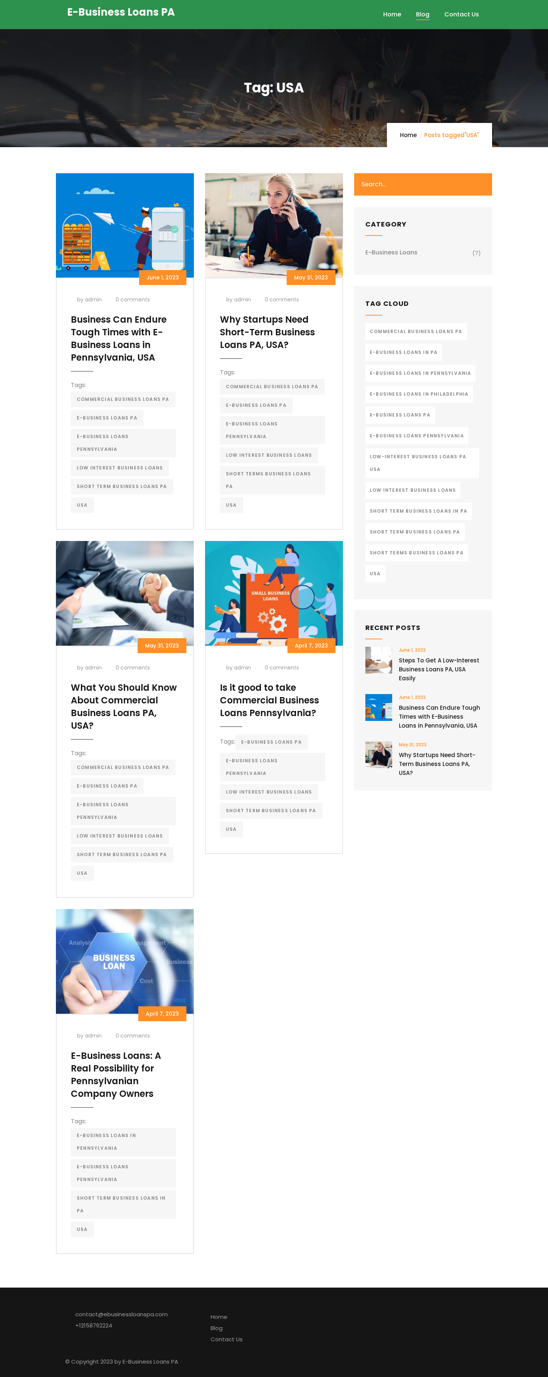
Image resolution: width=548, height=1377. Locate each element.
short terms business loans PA (268, 480)
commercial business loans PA (123, 399)
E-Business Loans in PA (404, 352)
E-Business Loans (391, 252)
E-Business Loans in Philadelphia (419, 394)
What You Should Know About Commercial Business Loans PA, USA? (124, 706)
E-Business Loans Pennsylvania (103, 442)
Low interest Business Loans (120, 468)
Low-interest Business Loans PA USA (418, 462)
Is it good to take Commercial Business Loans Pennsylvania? (269, 700)
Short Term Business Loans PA (122, 486)
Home (408, 135)
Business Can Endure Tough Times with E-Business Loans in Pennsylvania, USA (119, 338)
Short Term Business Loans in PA (121, 1204)
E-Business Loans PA (107, 418)
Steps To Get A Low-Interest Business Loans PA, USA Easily (439, 669)
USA (82, 505)
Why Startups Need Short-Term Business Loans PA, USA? (267, 332)
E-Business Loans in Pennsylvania (106, 1141)
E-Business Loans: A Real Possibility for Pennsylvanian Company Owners (116, 1075)
